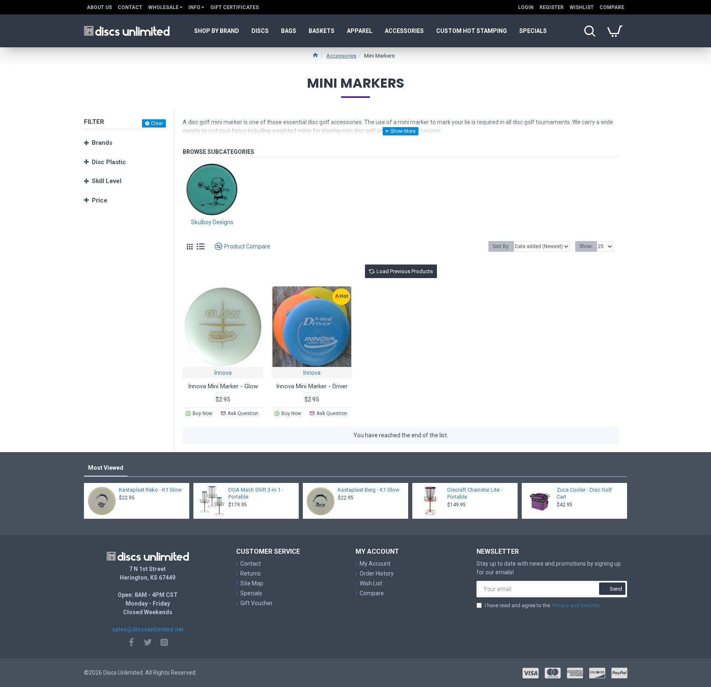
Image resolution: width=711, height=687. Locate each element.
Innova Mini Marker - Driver (312, 386)
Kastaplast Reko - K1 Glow (150, 490)
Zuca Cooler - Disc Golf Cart (584, 493)
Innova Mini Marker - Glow (223, 386)
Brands (102, 142)
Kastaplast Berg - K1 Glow (369, 490)
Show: (586, 246)
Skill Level (106, 181)
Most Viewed (105, 467)
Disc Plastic (109, 162)
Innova (223, 372)
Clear (157, 123)
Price (99, 200)
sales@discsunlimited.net (148, 629)
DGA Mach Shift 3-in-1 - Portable (255, 493)
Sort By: (501, 246)
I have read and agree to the (542, 605)
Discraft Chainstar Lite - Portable (474, 493)
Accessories (341, 56)
